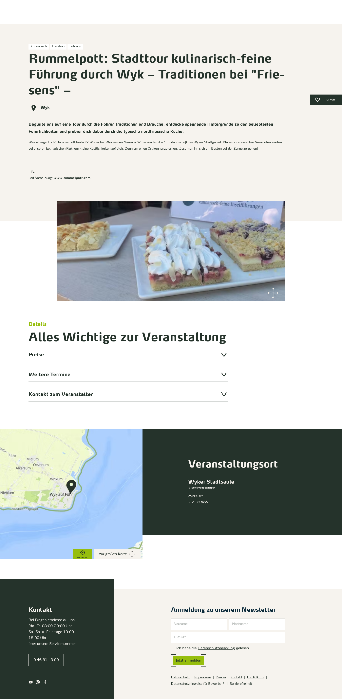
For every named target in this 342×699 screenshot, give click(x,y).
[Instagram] (38, 682)
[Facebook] (45, 682)
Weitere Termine (49, 374)
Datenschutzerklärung (216, 648)
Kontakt (236, 677)
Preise (36, 355)
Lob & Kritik (255, 677)
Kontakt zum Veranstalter (60, 394)
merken (322, 100)
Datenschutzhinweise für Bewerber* (198, 684)
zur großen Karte (113, 554)
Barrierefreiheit (241, 684)
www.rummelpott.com (72, 178)
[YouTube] (30, 682)
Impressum (202, 677)
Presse (221, 677)
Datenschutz (180, 677)
